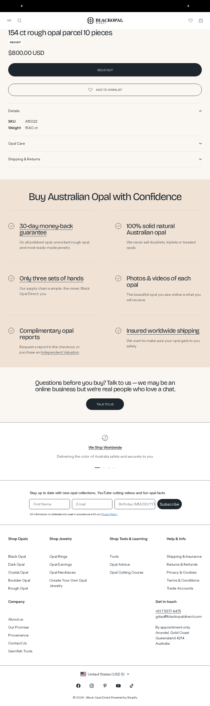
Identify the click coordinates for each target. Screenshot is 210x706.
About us (15, 619)
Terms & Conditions (183, 580)
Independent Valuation (60, 352)
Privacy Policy (109, 514)
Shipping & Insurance (184, 556)
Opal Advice (120, 564)
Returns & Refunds (182, 564)
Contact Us (17, 643)
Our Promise (18, 627)
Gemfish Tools (20, 651)
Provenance (18, 635)
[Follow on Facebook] (78, 685)
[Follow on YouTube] (118, 685)
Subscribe (169, 504)
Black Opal (17, 556)
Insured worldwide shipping (163, 331)
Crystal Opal (18, 572)
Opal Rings (58, 556)
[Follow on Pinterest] (105, 685)
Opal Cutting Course (126, 572)
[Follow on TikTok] (131, 685)
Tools (114, 556)
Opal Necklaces (62, 572)
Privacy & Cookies (181, 572)
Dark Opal (16, 564)
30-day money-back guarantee (46, 229)
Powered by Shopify (124, 697)
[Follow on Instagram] (91, 685)
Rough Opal (18, 588)
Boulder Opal (19, 580)
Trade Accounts (180, 588)
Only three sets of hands (51, 278)
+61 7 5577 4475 (168, 611)
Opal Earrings (60, 564)
